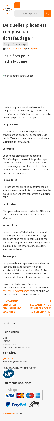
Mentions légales (11, 344)
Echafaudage (19, 44)
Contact (6, 340)
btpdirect (34, 48)
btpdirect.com (9, 413)
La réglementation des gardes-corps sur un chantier (40, 306)
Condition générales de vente (16, 347)
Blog (6, 44)
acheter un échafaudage (16, 291)
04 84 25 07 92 (12, 358)
